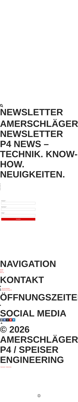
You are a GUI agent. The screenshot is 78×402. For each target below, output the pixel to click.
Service (21, 86)
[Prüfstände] (39, 371)
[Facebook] (4, 319)
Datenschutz (8, 367)
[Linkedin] (13, 319)
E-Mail (2, 213)
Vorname (3, 200)
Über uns (25, 98)
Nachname (3, 206)
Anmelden (18, 219)
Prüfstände (32, 7)
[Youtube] (10, 319)
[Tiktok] (1, 319)
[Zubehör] (39, 389)
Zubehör (23, 75)
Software (27, 19)
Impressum (2, 367)
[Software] (39, 377)
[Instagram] (7, 319)
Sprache (39, 398)
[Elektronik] (39, 383)
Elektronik (31, 31)
